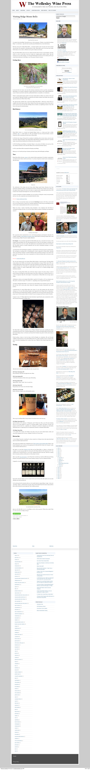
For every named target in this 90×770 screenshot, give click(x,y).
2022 (59, 449)
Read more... (64, 42)
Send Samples (44, 10)
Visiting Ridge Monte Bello (63, 463)
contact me (65, 51)
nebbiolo (16, 738)
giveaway (16, 713)
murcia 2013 (17, 690)
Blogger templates (4, 768)
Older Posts (51, 545)
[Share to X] (16, 518)
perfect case (17, 674)
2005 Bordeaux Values (41, 606)
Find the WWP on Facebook (63, 62)
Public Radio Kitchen (63, 408)
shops (16, 563)
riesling (16, 657)
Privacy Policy (16, 761)
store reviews (17, 605)
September (60, 460)
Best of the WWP (52, 10)
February (60, 464)
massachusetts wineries (19, 736)
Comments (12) (25, 515)
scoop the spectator (18, 676)
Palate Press (58, 247)
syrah (16, 701)
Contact (28, 10)
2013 (59, 471)
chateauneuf (17, 726)
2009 (59, 477)
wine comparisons (18, 611)
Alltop (67, 438)
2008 (59, 478)
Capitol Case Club (63, 359)
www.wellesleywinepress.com (63, 267)
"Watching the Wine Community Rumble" (64, 410)
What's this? (66, 172)
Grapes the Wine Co (67, 289)
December (60, 457)
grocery (16, 653)
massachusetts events (19, 622)
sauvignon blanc (18, 699)
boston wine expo (18, 634)
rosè (15, 717)
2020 (59, 452)
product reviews (18, 590)
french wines (17, 638)
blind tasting (17, 707)
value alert (17, 574)
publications (17, 584)
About (17, 10)
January (60, 466)
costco (16, 728)
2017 (59, 456)
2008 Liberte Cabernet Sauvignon (43, 558)
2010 (59, 475)
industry (16, 732)
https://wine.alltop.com (61, 438)
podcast (16, 746)
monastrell (17, 617)
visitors (26, 157)
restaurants (17, 565)
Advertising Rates (36, 10)
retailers (16, 619)
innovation (17, 734)
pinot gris (16, 744)
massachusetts (17, 561)
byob (16, 709)
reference (16, 655)
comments (17, 636)
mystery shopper (18, 672)
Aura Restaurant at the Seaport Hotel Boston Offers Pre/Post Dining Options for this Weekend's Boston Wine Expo (70, 114)
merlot (16, 688)
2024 (59, 448)
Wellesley (61, 421)
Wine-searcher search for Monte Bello (40, 443)
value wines (17, 592)
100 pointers (17, 682)
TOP (89, 768)
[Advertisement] (24, 532)
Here (19, 133)
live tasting (17, 686)
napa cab (16, 570)
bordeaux (16, 667)
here (62, 429)
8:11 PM (21, 515)
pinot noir (16, 557)
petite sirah (17, 694)
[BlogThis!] (14, 518)
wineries (16, 516)
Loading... (58, 168)
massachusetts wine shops (20, 599)
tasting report (17, 572)
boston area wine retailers (20, 624)
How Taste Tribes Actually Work (43, 560)
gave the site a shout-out (69, 358)
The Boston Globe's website (61, 418)
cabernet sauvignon (18, 613)
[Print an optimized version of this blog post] (17, 514)
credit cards (17, 730)
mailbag (16, 632)
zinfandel (20, 516)
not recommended (18, 740)
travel (16, 661)
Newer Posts (15, 545)
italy (15, 588)
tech (15, 748)
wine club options (23, 456)
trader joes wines (18, 659)
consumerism (17, 607)
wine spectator (17, 601)
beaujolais (17, 684)
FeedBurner (69, 72)
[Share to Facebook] (17, 518)
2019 (59, 453)
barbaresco (17, 644)
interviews (17, 609)
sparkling (16, 719)
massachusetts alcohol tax (20, 597)
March (59, 461)
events (16, 559)
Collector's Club (27, 449)
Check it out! (58, 220)
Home (13, 10)
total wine (16, 703)
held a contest (70, 287)
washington (17, 680)
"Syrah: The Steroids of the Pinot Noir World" (64, 409)
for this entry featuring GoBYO (63, 369)
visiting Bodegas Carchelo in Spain (28, 236)
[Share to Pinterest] (18, 518)
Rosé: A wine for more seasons (62, 355)
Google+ (14, 756)
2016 (59, 467)
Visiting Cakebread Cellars (21, 199)
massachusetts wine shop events (21, 595)
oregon (16, 626)
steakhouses (17, 628)
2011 (59, 474)
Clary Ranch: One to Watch (42, 608)
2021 (59, 450)
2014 (59, 470)
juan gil (16, 669)
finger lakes (17, 711)
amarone (16, 705)
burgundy (16, 647)
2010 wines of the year (19, 642)
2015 (59, 468)
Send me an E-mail (62, 58)
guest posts (17, 640)
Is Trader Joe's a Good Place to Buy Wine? (45, 594)
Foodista (64, 366)
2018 (59, 455)
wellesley (16, 630)
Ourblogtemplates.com (18, 768)
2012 (59, 472)
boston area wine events (19, 582)
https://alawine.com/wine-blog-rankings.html (64, 243)
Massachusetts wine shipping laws (65, 383)
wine (16, 751)
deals (16, 555)
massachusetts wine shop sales (21, 603)
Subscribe (22, 10)
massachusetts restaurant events (21, 578)
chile (16, 651)
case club (16, 649)
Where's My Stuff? (40, 566)
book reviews (17, 721)
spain (16, 586)
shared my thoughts (60, 235)
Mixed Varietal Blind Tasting (42, 610)
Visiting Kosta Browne (20, 258)
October (60, 459)
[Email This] (13, 518)
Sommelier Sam (40, 604)
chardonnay (17, 615)
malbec (16, 715)
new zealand (17, 692)
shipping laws (17, 580)
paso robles (17, 742)
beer (16, 665)
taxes (16, 678)
